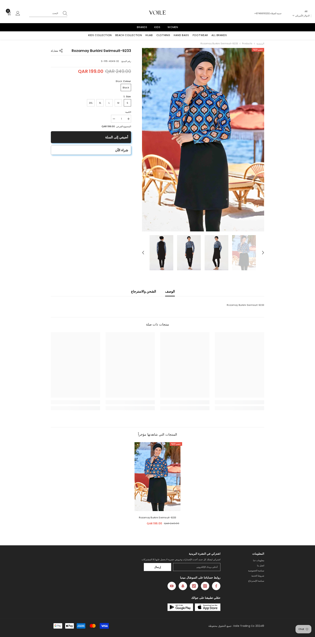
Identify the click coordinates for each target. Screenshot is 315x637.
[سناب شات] (183, 586)
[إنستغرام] (205, 586)
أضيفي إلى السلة (116, 137)
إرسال (157, 567)
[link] (239, 402)
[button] (143, 252)
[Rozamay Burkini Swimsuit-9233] (157, 476)
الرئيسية (260, 43)
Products (247, 43)
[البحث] (48, 13)
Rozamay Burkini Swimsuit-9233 (157, 517)
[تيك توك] (194, 586)
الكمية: (128, 112)
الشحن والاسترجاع (143, 291)
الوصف (170, 291)
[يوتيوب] (172, 586)
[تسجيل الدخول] (18, 13)
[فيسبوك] (216, 586)
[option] (203, 139)
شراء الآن (121, 150)
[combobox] (44, 13)
